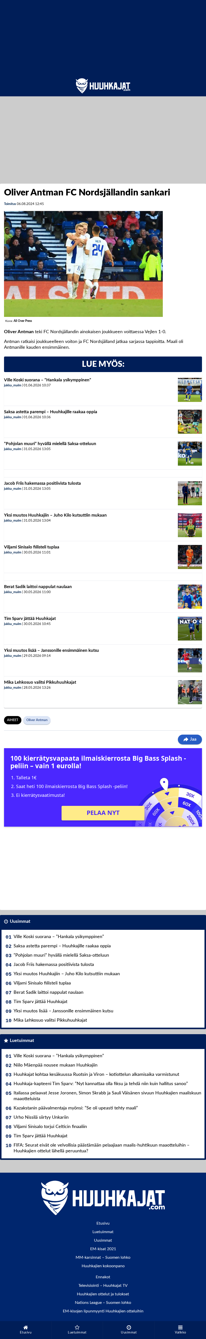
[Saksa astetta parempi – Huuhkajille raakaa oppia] (190, 422)
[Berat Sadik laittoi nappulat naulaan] (190, 597)
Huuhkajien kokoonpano (103, 1266)
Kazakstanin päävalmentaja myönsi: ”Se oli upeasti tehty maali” (76, 1108)
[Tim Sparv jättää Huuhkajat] (190, 628)
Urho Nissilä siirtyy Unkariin (41, 1117)
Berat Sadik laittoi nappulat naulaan (38, 587)
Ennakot (103, 1277)
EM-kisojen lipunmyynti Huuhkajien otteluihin (103, 1311)
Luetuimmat (22, 1040)
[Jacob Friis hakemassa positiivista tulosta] (190, 493)
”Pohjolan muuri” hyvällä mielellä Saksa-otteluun (50, 444)
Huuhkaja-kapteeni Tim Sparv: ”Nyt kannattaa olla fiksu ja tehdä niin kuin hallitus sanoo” (101, 1084)
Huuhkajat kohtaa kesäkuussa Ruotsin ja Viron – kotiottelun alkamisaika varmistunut (96, 1074)
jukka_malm (12, 385)
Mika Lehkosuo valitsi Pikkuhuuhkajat (40, 682)
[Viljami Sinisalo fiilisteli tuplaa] (190, 557)
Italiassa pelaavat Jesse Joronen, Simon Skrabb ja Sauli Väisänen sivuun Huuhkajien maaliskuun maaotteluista (107, 1096)
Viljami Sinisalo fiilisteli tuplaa (31, 547)
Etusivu (103, 1223)
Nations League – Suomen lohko (103, 1303)
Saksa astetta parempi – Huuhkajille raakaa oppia (50, 412)
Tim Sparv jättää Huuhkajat (30, 618)
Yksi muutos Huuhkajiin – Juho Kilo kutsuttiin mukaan (55, 515)
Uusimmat (20, 921)
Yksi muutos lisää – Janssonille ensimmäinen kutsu (51, 650)
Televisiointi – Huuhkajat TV (103, 1286)
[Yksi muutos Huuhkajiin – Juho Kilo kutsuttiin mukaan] (190, 525)
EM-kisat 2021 (103, 1249)
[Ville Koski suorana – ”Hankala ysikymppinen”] (190, 390)
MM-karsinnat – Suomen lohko (103, 1257)
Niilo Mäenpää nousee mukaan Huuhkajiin (55, 1065)
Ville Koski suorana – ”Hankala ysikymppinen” (47, 380)
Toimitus (10, 204)
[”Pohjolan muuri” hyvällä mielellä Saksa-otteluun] (190, 454)
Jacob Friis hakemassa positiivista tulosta (42, 483)
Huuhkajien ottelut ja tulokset (103, 1294)
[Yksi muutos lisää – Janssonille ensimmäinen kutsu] (190, 660)
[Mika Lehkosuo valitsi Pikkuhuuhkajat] (190, 692)
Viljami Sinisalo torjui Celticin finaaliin (50, 1126)
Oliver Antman (36, 720)
